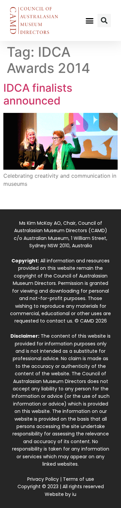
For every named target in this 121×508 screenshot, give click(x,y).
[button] (89, 20)
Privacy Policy (43, 479)
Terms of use (78, 479)
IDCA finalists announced (37, 94)
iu (74, 494)
